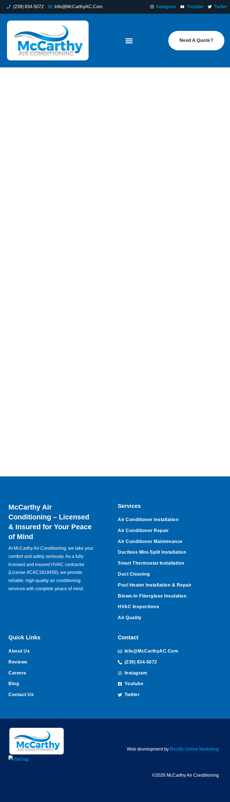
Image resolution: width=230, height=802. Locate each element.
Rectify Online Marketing (194, 749)
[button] (129, 41)
